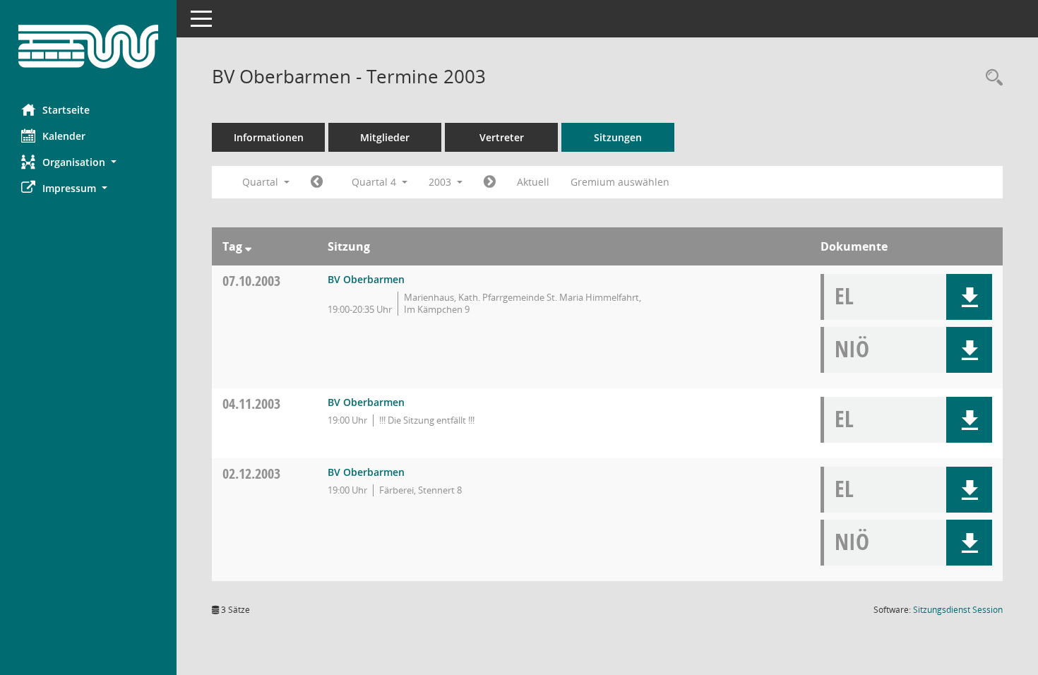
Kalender (63, 136)
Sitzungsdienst (958, 610)
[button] (88, 162)
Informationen (269, 137)
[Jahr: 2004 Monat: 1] (489, 182)
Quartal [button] (261, 182)
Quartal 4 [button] (375, 182)
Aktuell (533, 182)
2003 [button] (441, 182)
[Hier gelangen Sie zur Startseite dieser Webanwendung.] (88, 46)
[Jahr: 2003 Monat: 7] (316, 182)
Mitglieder (385, 137)
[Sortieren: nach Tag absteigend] (248, 246)
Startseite (66, 110)
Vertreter (501, 137)
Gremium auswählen (620, 182)
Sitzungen (618, 137)
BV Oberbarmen (366, 279)
